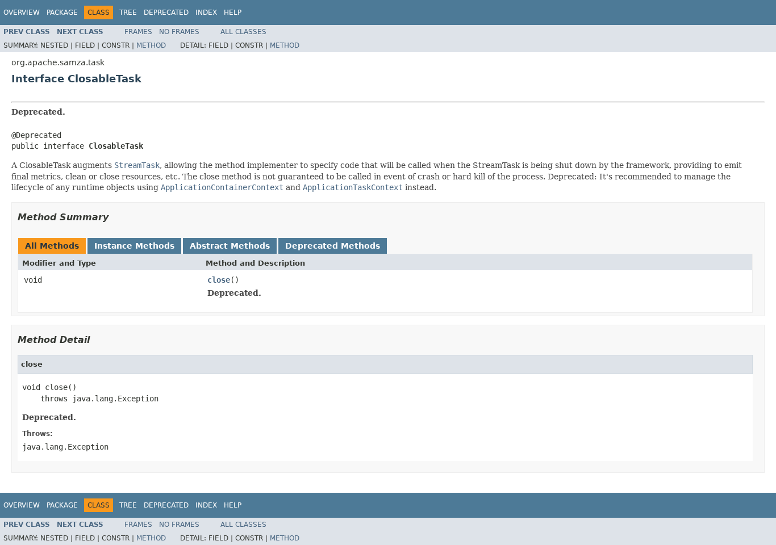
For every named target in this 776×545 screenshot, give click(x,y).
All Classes (243, 32)
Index (206, 12)
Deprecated (166, 12)
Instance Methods (134, 245)
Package (62, 12)
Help (232, 12)
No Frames (179, 32)
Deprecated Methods (332, 245)
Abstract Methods (230, 245)
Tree (128, 12)
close (218, 279)
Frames (138, 32)
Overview (21, 12)
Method (151, 45)
